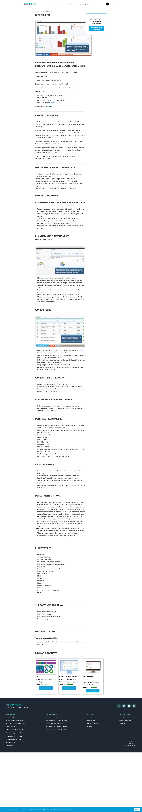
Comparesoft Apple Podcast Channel (56, 720)
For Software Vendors (125, 714)
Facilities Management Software (15, 733)
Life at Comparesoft (93, 723)
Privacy (13, 707)
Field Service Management (13, 739)
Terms (7, 707)
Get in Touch (26, 707)
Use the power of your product (127, 717)
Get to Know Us (91, 714)
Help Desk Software (11, 742)
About (60, 4)
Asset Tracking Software (12, 717)
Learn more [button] (74, 809)
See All (71, 88)
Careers (89, 726)
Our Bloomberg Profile (125, 720)
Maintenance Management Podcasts (56, 726)
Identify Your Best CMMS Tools (96, 28)
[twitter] (124, 706)
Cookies (19, 707)
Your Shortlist (69, 4)
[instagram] (134, 706)
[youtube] (129, 706)
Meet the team (91, 720)
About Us (90, 717)
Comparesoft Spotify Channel (54, 717)
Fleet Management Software (14, 736)
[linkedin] (119, 706)
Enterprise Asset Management (14, 729)
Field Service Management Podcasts (56, 729)
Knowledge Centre (51, 714)
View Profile (46, 688)
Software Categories (82, 4)
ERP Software (9, 745)
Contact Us (122, 723)
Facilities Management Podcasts (55, 723)
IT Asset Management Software (14, 720)
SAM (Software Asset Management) (16, 723)
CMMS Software (10, 726)
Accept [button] (137, 809)
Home (53, 4)
